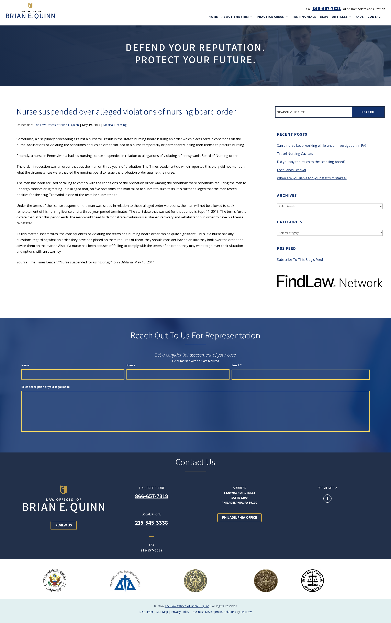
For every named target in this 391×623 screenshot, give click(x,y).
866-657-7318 (326, 8)
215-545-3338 (151, 522)
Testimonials (304, 16)
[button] (386, 618)
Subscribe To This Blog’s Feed (300, 259)
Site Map (162, 612)
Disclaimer (146, 612)
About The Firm (235, 16)
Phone (130, 365)
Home (213, 16)
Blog (324, 16)
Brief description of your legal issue (45, 387)
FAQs (360, 16)
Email (237, 365)
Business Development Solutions (214, 612)
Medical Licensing (114, 125)
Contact (375, 16)
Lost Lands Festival (291, 170)
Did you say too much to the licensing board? (311, 162)
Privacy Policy (180, 612)
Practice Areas (270, 16)
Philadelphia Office (239, 517)
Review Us (63, 525)
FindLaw (246, 612)
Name (25, 365)
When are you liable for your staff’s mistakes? (312, 178)
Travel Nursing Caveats (295, 153)
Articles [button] (340, 16)
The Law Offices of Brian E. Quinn (56, 125)
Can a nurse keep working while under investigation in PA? (322, 145)
